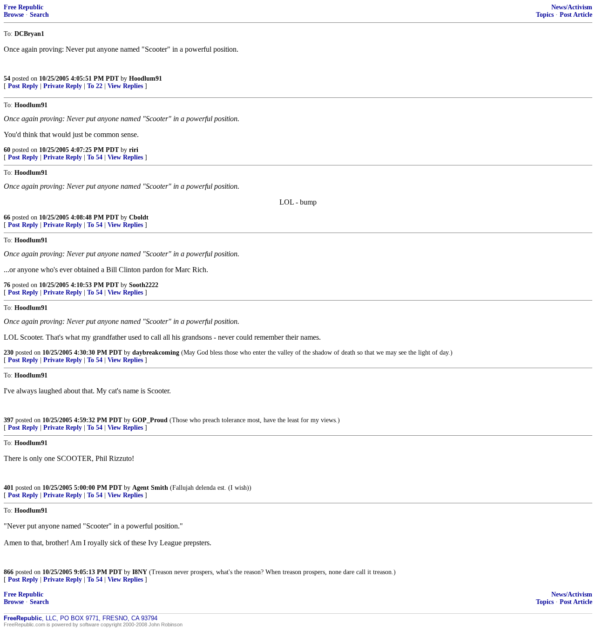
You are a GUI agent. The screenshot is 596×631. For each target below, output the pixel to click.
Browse (14, 14)
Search (39, 14)
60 (7, 149)
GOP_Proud (150, 420)
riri (133, 149)
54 (7, 78)
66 (7, 217)
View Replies (125, 85)
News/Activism (571, 7)
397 (9, 420)
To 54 (94, 157)
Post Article (576, 14)
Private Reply (62, 85)
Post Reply (23, 85)
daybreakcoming (155, 352)
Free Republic (23, 7)
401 (9, 487)
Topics (545, 14)
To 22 (94, 85)
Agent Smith (150, 487)
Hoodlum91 (145, 78)
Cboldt (139, 217)
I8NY (139, 572)
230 (9, 352)
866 (9, 572)
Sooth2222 (143, 284)
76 (7, 284)
